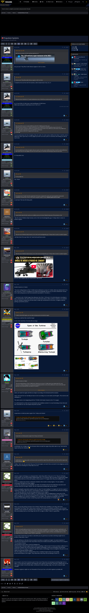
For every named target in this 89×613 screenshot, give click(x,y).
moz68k (7, 511)
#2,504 (67, 119)
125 (15, 43)
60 (8, 323)
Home (20, 2)
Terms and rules (65, 591)
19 (8, 201)
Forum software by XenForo (44, 607)
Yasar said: (18, 193)
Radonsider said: (19, 50)
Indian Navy (82, 69)
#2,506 (67, 170)
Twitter (74, 47)
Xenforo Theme (44, 610)
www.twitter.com (9, 388)
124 (12, 43)
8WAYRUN (51, 611)
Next (35, 43)
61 (8, 442)
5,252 (11, 323)
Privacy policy (73, 591)
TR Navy (75, 86)
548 (11, 220)
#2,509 (67, 228)
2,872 (11, 85)
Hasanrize (7, 216)
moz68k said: (18, 526)
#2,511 (67, 284)
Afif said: (17, 77)
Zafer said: (18, 212)
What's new (50, 1)
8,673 (11, 239)
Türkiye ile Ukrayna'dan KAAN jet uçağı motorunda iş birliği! (30, 417)
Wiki (42, 1)
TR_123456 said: (19, 96)
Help (80, 591)
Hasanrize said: (19, 231)
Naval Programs (78, 82)
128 (25, 43)
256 (8, 487)
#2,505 (67, 144)
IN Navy (75, 71)
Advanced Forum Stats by (44, 608)
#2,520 (67, 559)
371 (11, 421)
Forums (27, 1)
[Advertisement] (44, 25)
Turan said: (18, 433)
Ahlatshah (7, 461)
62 (8, 295)
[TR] (2, 38)
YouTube (74, 48)
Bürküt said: (18, 457)
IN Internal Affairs (77, 66)
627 (11, 515)
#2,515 (67, 429)
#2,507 (67, 189)
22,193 (11, 487)
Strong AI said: (19, 378)
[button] (30, 2)
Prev (3, 43)
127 (22, 43)
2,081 (11, 386)
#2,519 (67, 523)
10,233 (11, 295)
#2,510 (67, 247)
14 (8, 85)
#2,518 (67, 504)
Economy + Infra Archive (81, 63)
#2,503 (67, 93)
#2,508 (67, 209)
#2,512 (67, 309)
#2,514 (67, 410)
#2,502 (67, 74)
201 (31, 43)
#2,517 (67, 473)
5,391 (11, 201)
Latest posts (75, 54)
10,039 (11, 65)
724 (11, 465)
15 (8, 239)
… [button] (8, 43)
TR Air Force (76, 61)
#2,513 (67, 375)
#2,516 (67, 454)
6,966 (11, 572)
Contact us (57, 591)
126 (18, 43)
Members (60, 1)
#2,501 (67, 47)
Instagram (74, 50)
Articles (36, 1)
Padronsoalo (7, 255)
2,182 (11, 442)
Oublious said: (19, 312)
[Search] (83, 2)
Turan (7, 418)
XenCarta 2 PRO (39, 611)
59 (11, 258)
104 (8, 65)
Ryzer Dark (7, 591)
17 (8, 572)
